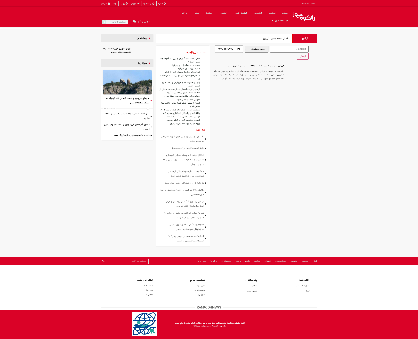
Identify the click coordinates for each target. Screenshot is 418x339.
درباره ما (213, 261)
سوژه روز (201, 294)
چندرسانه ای (226, 261)
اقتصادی (223, 13)
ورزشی (184, 13)
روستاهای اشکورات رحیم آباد (185, 65)
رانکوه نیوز (304, 280)
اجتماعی (258, 13)
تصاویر (254, 286)
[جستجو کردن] (104, 22)
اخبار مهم (201, 286)
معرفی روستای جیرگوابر (188, 68)
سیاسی (272, 13)
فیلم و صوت (252, 291)
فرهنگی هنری (240, 13)
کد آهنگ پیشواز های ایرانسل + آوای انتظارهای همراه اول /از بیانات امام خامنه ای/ (180, 76)
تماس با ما (202, 261)
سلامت (208, 13)
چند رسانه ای (281, 20)
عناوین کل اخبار (302, 286)
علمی (196, 13)
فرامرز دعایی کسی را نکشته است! (183, 116)
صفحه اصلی (148, 286)
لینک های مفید (145, 280)
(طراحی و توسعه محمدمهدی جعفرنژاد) (209, 326)
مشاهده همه (109, 108)
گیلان (285, 13)
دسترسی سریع (197, 280)
